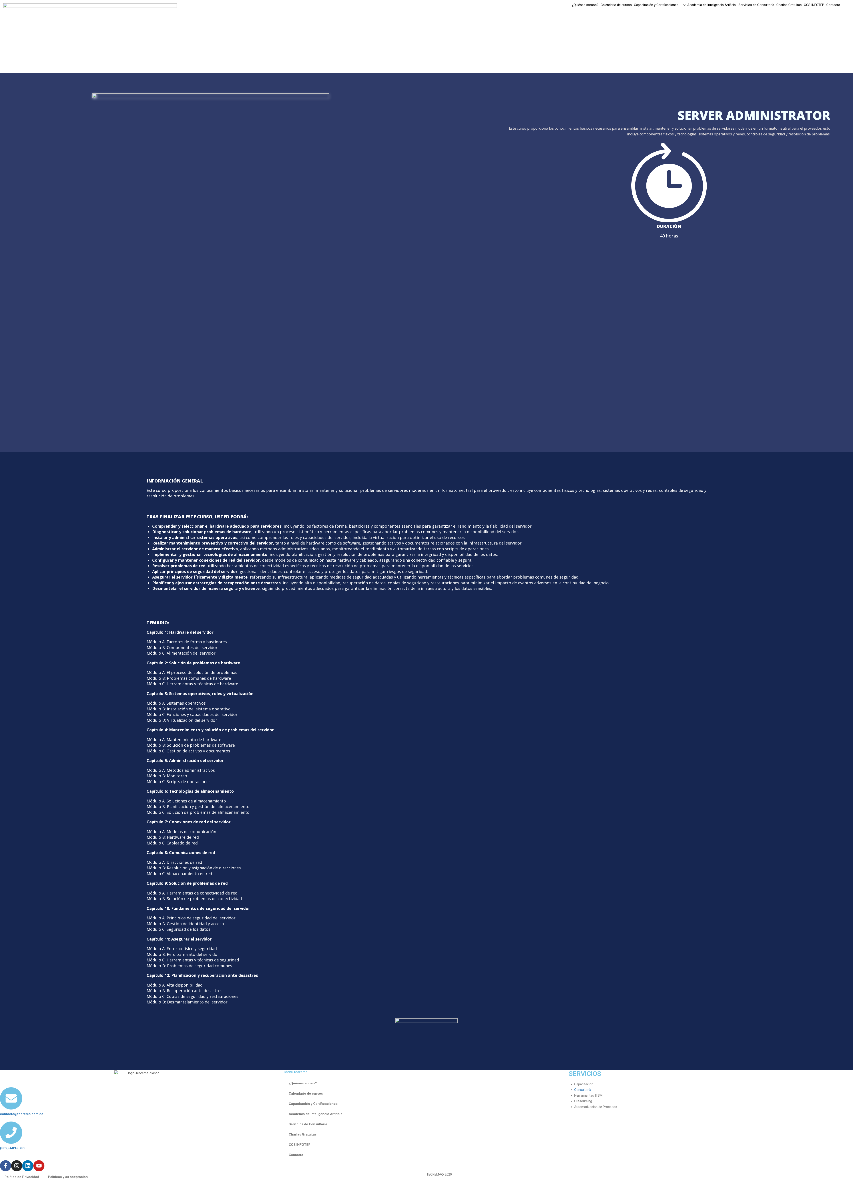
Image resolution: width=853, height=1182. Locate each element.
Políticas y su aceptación (68, 1177)
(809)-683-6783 (12, 1148)
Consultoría (582, 1090)
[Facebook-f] (5, 1165)
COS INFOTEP (814, 5)
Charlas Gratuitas (789, 5)
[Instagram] (16, 1165)
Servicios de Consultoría (756, 5)
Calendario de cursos (616, 5)
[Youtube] (38, 1165)
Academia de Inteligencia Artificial (711, 5)
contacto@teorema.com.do (21, 1114)
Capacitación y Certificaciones (656, 5)
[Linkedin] (27, 1165)
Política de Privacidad (21, 1177)
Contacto (833, 5)
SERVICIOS (585, 1073)
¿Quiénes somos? (585, 5)
